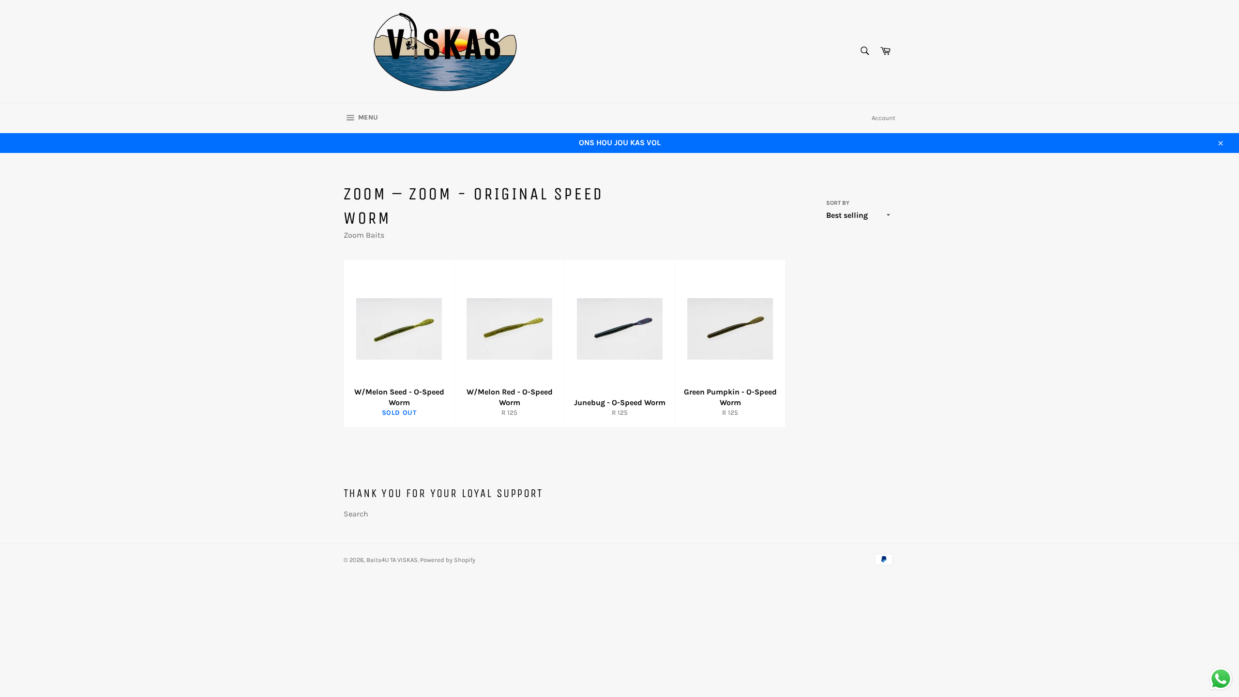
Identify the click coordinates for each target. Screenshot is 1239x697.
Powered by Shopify (447, 559)
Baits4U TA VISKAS (392, 559)
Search (356, 513)
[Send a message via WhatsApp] (1221, 679)
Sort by (837, 202)
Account (883, 117)
